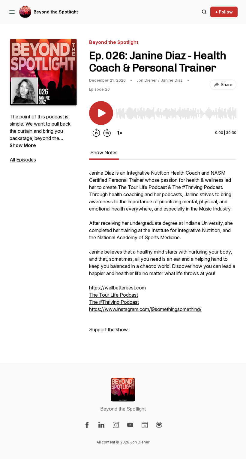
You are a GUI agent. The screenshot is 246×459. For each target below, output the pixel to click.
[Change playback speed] (120, 133)
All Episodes (23, 160)
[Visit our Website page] (145, 425)
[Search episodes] (204, 12)
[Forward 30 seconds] (107, 133)
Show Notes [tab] (104, 152)
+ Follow (224, 11)
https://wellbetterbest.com (117, 288)
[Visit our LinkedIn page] (101, 425)
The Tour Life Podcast (113, 295)
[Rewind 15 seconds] (96, 133)
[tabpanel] (162, 254)
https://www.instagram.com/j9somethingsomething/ (145, 309)
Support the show (108, 330)
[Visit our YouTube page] (130, 425)
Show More (23, 145)
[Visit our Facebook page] (87, 425)
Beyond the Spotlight (56, 11)
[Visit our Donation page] (159, 425)
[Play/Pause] (101, 113)
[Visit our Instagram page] (116, 425)
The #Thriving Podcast (114, 302)
